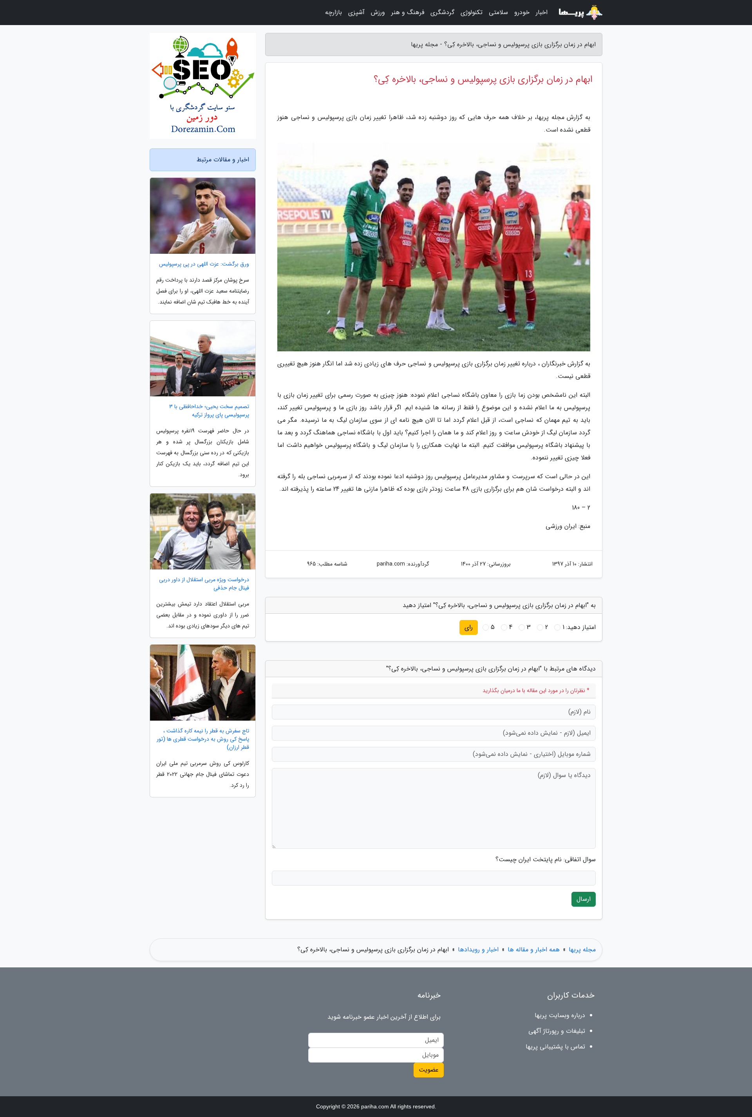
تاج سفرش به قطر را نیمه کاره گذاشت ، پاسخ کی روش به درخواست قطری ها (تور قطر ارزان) (203, 739)
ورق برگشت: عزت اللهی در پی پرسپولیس (204, 264)
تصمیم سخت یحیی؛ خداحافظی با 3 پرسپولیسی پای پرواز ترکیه (209, 411)
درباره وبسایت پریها (560, 1015)
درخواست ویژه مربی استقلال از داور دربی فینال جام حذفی (204, 584)
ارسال (584, 899)
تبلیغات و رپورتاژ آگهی (556, 1031)
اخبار (542, 12)
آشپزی (356, 12)
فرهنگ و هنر (407, 12)
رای (469, 627)
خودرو (522, 12)
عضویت (429, 1070)
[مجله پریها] (579, 12)
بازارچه (333, 12)
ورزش (378, 12)
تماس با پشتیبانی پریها (555, 1047)
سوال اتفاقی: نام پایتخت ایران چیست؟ (545, 859)
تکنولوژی (472, 12)
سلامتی (498, 12)
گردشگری (442, 12)
